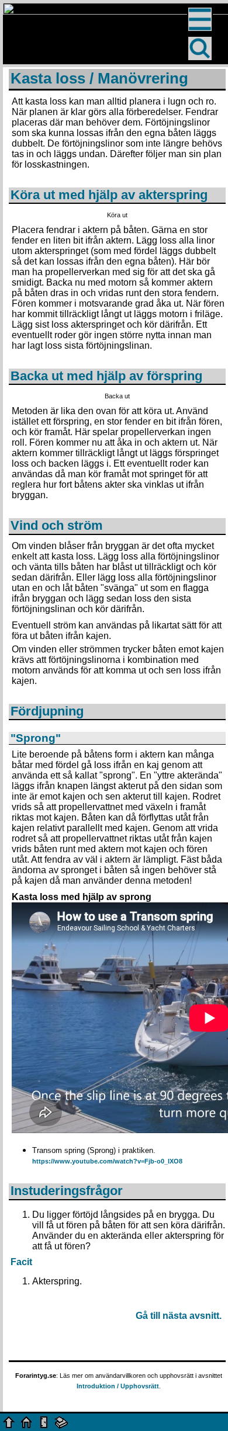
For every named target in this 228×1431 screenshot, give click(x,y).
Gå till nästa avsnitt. (179, 1316)
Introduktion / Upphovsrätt (118, 1386)
